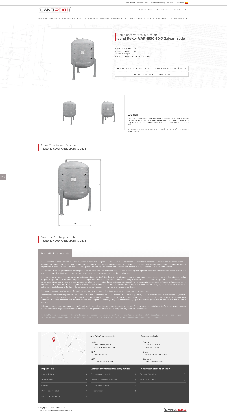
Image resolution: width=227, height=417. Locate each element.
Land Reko (55, 407)
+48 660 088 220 (152, 347)
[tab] (55, 253)
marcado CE (85, 291)
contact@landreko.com (156, 354)
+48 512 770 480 (152, 345)
